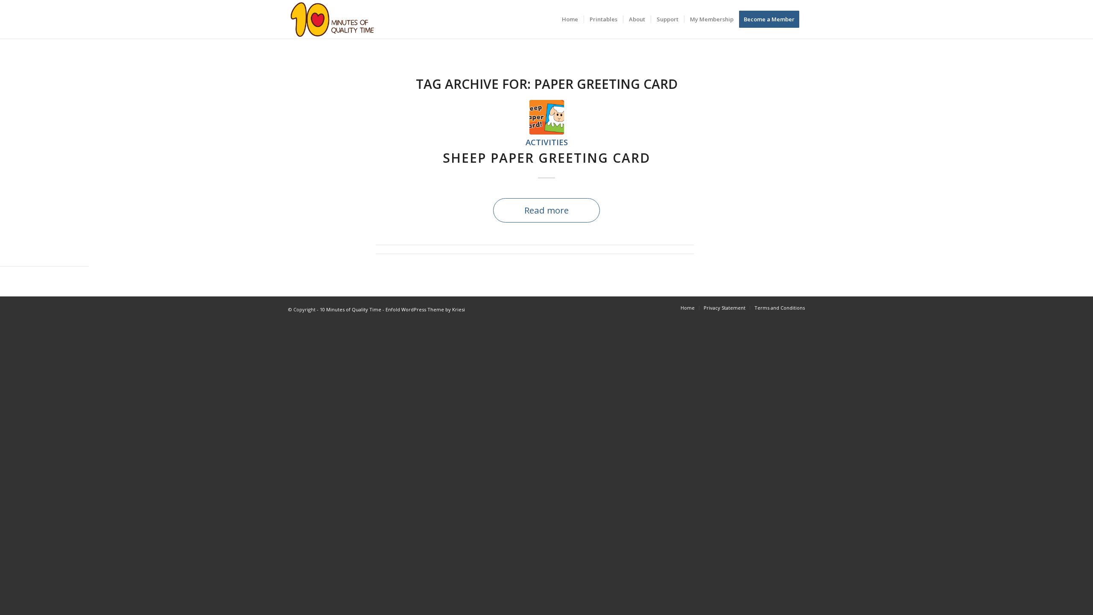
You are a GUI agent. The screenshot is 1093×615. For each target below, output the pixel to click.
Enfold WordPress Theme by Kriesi (425, 309)
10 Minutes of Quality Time (350, 309)
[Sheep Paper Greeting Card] (546, 117)
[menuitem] (570, 19)
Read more (546, 210)
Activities (547, 142)
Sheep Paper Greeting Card (546, 158)
